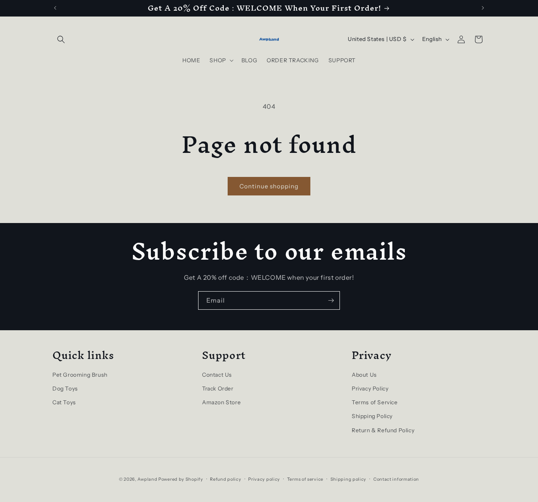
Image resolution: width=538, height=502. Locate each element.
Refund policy (225, 479)
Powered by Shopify (180, 479)
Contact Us (217, 374)
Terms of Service (375, 402)
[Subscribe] (330, 300)
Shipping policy (348, 479)
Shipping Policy (372, 416)
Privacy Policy (370, 388)
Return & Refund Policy (383, 430)
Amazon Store (221, 402)
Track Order (218, 388)
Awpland (147, 479)
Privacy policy (264, 479)
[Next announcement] (483, 7)
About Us (364, 374)
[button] (61, 39)
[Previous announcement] (55, 7)
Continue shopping (269, 186)
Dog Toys (65, 388)
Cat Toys (64, 402)
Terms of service (305, 479)
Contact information (396, 479)
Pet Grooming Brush (80, 374)
